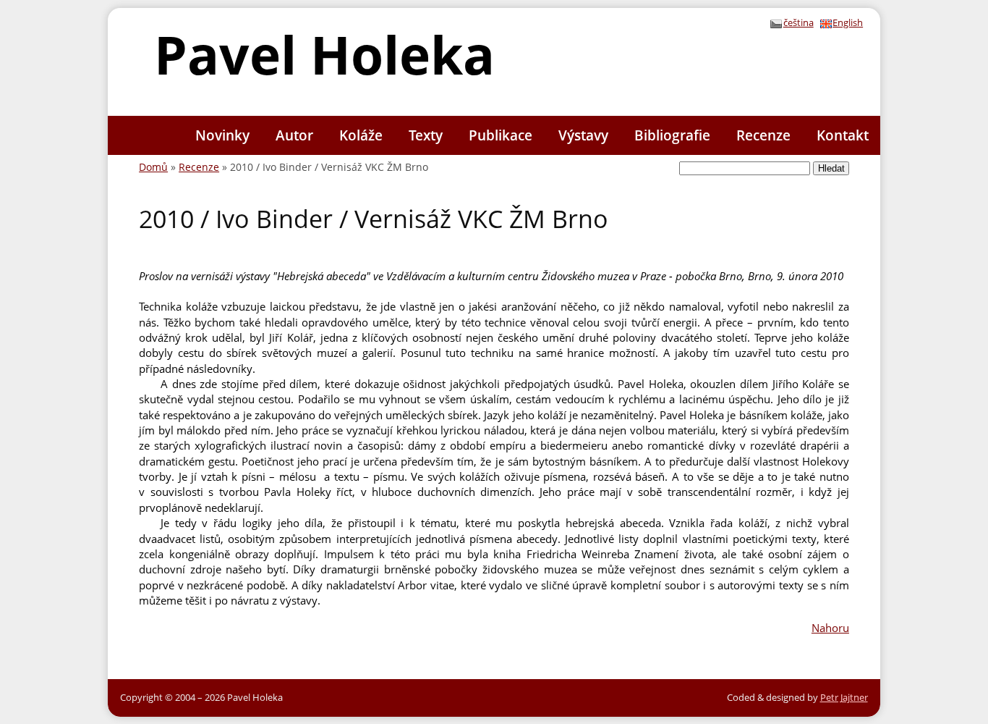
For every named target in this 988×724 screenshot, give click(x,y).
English (847, 22)
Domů (153, 167)
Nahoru (830, 627)
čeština (798, 22)
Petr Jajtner (844, 697)
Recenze (199, 167)
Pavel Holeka (324, 54)
